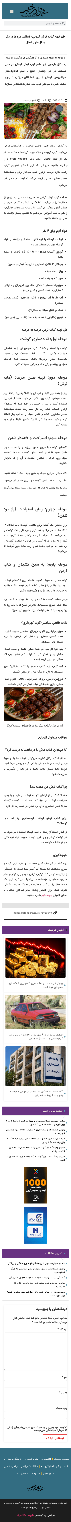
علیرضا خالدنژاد (25, 1515)
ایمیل (63, 1392)
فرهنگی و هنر (14, 1459)
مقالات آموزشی (29, 1466)
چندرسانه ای (10, 1466)
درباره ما (35, 1473)
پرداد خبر (47, 895)
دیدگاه (62, 1329)
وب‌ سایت (61, 1408)
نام (64, 1377)
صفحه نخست (61, 1459)
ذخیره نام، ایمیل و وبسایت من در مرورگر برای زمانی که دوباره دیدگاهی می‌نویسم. (37, 1429)
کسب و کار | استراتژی (56, 1466)
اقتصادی (46, 1459)
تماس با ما (22, 1473)
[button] (12, 11)
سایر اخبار (48, 1473)
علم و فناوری (31, 1459)
